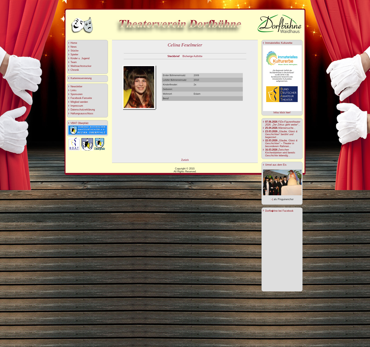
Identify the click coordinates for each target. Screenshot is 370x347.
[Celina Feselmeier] (139, 108)
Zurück (185, 159)
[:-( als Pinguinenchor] (282, 194)
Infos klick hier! (282, 112)
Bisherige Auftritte (192, 56)
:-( (272, 199)
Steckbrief (173, 56)
